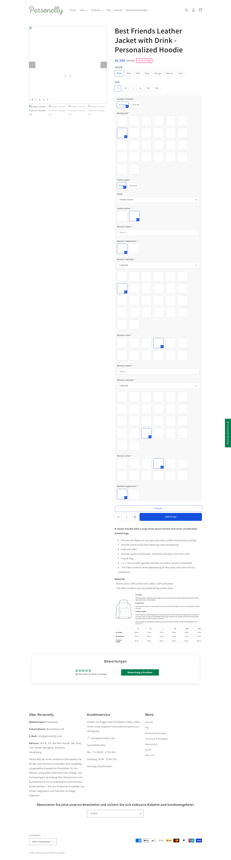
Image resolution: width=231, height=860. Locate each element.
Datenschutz (151, 744)
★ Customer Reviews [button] (228, 433)
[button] (83, 10)
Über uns (149, 755)
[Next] (104, 65)
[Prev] (32, 65)
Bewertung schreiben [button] (140, 672)
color (118, 67)
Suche (148, 749)
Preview (158, 508)
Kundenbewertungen (156, 733)
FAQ (147, 727)
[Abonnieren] (140, 813)
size (117, 82)
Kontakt (149, 722)
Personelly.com (42, 853)
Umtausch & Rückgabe (156, 738)
